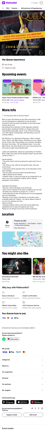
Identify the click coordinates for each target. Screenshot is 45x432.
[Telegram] (32, 409)
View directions (19, 228)
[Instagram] (42, 409)
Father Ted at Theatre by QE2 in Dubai (15, 97)
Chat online (14, 339)
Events (14, 8)
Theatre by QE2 (20, 221)
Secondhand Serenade (10, 277)
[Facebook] (39, 409)
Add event (33, 415)
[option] (22, 33)
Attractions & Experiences (31, 8)
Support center (11, 415)
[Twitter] (35, 409)
